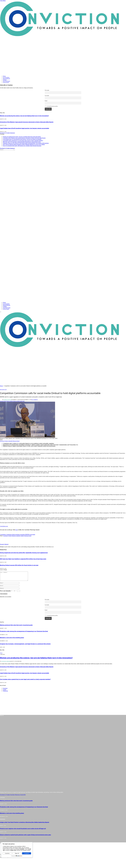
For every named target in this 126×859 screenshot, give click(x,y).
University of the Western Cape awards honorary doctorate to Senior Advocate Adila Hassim (26, 122)
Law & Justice (6, 77)
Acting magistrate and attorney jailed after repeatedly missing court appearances (24, 552)
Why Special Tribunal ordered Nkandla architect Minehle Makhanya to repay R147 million (24, 144)
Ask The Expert (6, 81)
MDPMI (27, 534)
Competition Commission (6, 534)
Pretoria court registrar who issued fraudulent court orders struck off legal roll (23, 828)
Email (46, 100)
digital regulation (16, 534)
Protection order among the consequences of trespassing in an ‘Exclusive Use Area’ (24, 631)
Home (4, 76)
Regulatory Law (3, 389)
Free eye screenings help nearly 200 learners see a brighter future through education (22, 145)
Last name (47, 95)
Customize (7, 853)
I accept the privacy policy (52, 106)
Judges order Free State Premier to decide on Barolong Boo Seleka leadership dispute (24, 822)
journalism (22, 534)
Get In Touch (6, 82)
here (16, 529)
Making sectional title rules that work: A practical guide (16, 625)
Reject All (17, 853)
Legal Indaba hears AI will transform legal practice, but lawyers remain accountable (24, 128)
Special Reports (6, 78)
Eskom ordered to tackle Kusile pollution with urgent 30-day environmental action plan (25, 835)
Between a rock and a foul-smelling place (12, 637)
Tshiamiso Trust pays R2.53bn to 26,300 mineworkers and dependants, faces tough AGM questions (26, 143)
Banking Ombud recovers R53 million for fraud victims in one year (19, 565)
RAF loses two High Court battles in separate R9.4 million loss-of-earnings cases (23, 559)
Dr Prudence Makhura (5, 661)
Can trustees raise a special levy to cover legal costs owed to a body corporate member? (23, 140)
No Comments (35, 399)
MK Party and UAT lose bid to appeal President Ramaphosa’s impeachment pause (22, 141)
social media (32, 534)
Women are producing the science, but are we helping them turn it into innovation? (24, 116)
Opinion (5, 79)
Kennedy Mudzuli (7, 399)
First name (47, 90)
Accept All (26, 853)
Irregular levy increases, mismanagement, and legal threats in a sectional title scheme (25, 644)
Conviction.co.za (4, 526)
